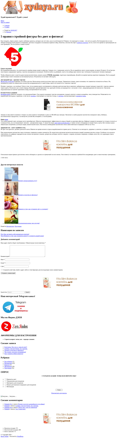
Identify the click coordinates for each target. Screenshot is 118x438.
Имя (3, 259)
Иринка (8, 32)
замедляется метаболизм (62, 123)
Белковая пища (5, 94)
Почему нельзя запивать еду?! (27, 181)
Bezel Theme (4, 436)
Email (3, 263)
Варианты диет (11, 379)
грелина (33, 96)
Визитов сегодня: (10, 428)
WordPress (20, 436)
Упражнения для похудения (15, 381)
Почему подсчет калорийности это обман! (31, 404)
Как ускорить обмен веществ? (13, 353)
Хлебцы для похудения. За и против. (15, 348)
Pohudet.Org (8, 404)
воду (6, 119)
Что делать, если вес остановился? (15, 352)
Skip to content (5, 22)
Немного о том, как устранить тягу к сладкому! (33, 209)
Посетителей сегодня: (11, 430)
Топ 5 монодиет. (20, 409)
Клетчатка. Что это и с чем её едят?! (15, 347)
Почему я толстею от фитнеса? (28, 195)
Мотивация (8, 366)
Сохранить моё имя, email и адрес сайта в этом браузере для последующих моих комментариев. (33, 270)
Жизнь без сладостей (7, 81)
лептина (60, 96)
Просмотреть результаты (59, 393)
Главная (6, 25)
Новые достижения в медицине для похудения (21, 385)
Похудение (18, 226)
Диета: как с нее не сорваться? (27, 407)
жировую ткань (81, 96)
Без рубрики (8, 361)
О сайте (6, 27)
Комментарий (5, 256)
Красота (6, 365)
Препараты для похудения (15, 383)
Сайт (2, 266)
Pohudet (6, 406)
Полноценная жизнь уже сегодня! (29, 223)
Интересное (10, 226)
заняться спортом (82, 42)
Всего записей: (9, 431)
